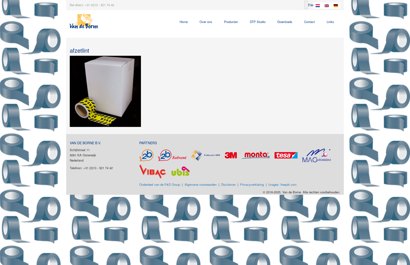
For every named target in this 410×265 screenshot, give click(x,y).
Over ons (206, 21)
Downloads (284, 21)
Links (330, 21)
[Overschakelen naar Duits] (335, 5)
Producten (231, 21)
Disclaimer (228, 184)
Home (184, 21)
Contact (309, 21)
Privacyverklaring (252, 184)
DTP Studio (258, 21)
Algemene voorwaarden (201, 184)
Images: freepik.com (282, 184)
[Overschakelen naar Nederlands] (317, 5)
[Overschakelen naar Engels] (326, 5)
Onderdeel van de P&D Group (159, 184)
